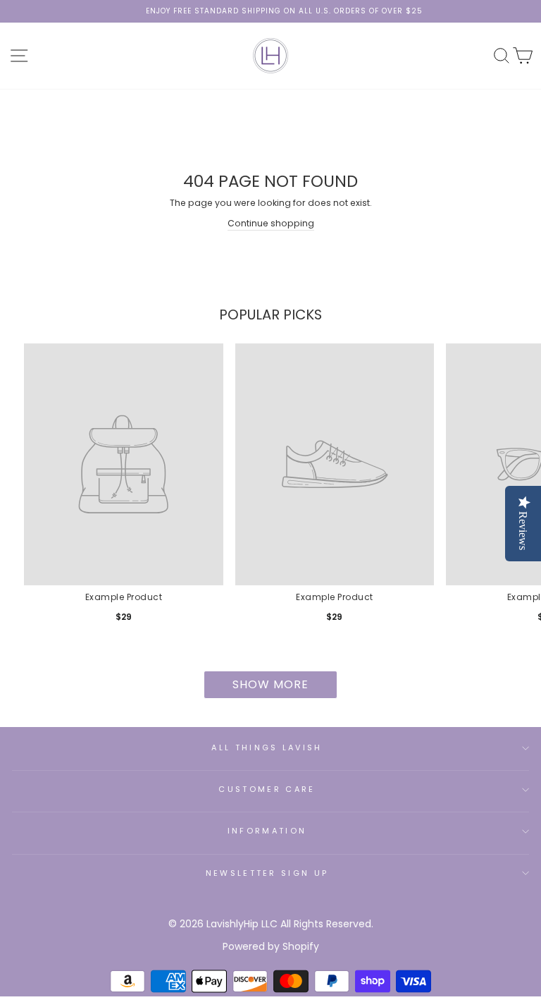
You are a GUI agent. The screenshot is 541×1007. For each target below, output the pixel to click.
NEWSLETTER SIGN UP (267, 873)
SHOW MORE (270, 684)
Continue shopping (271, 223)
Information (267, 830)
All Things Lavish (266, 747)
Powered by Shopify (271, 946)
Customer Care (266, 789)
